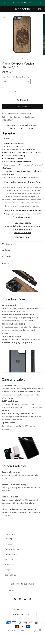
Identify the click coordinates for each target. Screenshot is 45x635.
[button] (4, 8)
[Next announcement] (40, 3)
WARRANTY (9, 564)
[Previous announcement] (4, 3)
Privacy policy (10, 544)
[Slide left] (17, 59)
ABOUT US (9, 559)
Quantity (5, 87)
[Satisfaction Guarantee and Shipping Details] (22, 120)
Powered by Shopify (30, 631)
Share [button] (6, 263)
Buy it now (22, 106)
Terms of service (12, 549)
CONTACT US (10, 575)
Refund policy (10, 538)
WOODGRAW (18, 631)
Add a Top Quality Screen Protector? (16, 77)
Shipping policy (11, 554)
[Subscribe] (35, 590)
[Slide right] (27, 59)
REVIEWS (8, 570)
